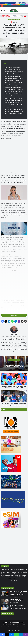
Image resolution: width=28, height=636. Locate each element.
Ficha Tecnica (4, 626)
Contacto (10, 624)
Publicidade (23, 624)
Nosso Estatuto (16, 624)
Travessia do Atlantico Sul (14, 19)
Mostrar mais (14, 315)
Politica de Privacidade (22, 626)
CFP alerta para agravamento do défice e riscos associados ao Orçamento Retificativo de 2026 (18, 607)
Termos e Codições (12, 626)
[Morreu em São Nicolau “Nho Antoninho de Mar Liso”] (4, 601)
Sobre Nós (5, 624)
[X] (13, 581)
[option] (14, 363)
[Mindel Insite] (14, 10)
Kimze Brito (9, 36)
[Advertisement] (14, 157)
